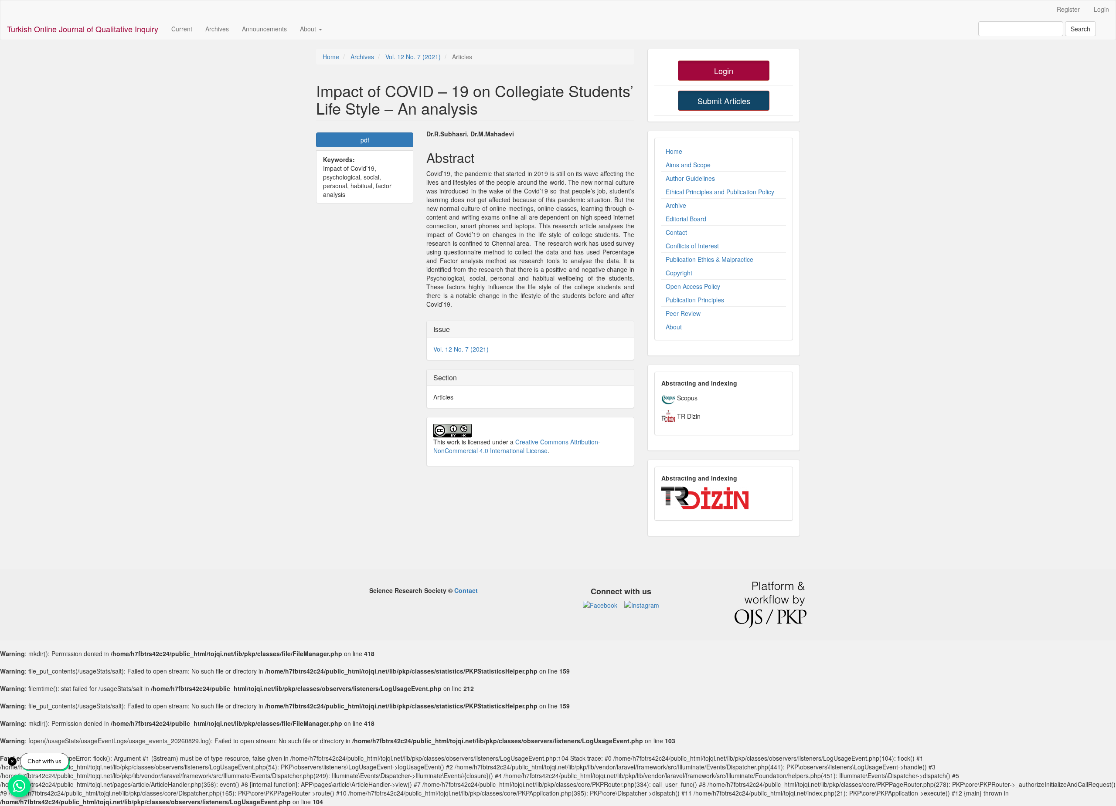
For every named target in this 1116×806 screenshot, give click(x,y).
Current (181, 28)
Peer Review (683, 313)
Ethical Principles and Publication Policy (720, 191)
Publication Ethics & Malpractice (709, 259)
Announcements (264, 28)
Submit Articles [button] (724, 100)
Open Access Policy (693, 286)
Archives (217, 28)
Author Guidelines (690, 178)
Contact (676, 232)
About (674, 326)
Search (1080, 28)
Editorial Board (686, 218)
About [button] (309, 28)
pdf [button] (365, 139)
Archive (676, 205)
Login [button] (723, 70)
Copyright (679, 272)
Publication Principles (695, 299)
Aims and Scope (688, 164)
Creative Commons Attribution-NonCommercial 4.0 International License (516, 446)
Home (331, 56)
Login (1101, 9)
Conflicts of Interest (692, 245)
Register (1068, 9)
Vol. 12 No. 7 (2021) (413, 56)
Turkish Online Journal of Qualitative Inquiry (82, 28)
